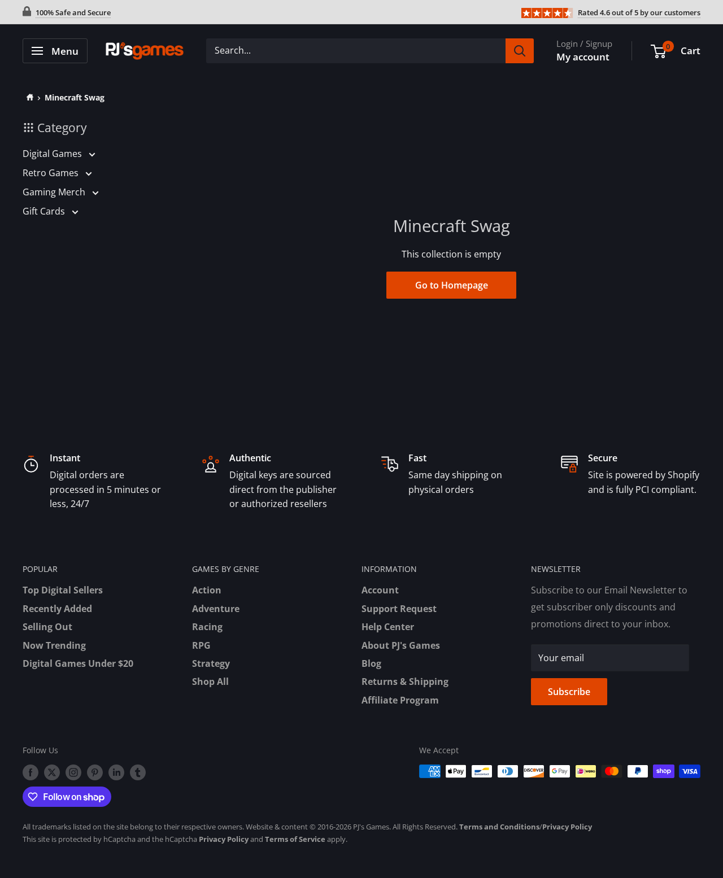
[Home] (28, 97)
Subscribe (569, 691)
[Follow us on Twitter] (52, 772)
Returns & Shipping (405, 681)
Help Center (388, 627)
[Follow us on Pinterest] (95, 772)
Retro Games (52, 173)
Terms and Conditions (499, 827)
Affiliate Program (400, 700)
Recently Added (57, 608)
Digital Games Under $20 (78, 663)
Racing (207, 627)
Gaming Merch (55, 192)
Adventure (215, 608)
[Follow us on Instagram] (73, 772)
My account (582, 56)
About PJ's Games (401, 645)
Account (380, 590)
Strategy (211, 663)
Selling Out (47, 627)
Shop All (210, 681)
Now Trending (54, 645)
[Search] (520, 50)
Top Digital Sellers (63, 590)
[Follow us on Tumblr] (138, 772)
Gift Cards (45, 211)
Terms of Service (295, 839)
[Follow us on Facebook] (30, 772)
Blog (371, 663)
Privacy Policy (567, 827)
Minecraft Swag (74, 97)
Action (206, 590)
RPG (201, 645)
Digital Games (53, 153)
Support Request (399, 608)
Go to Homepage (451, 285)
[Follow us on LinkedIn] (116, 772)
